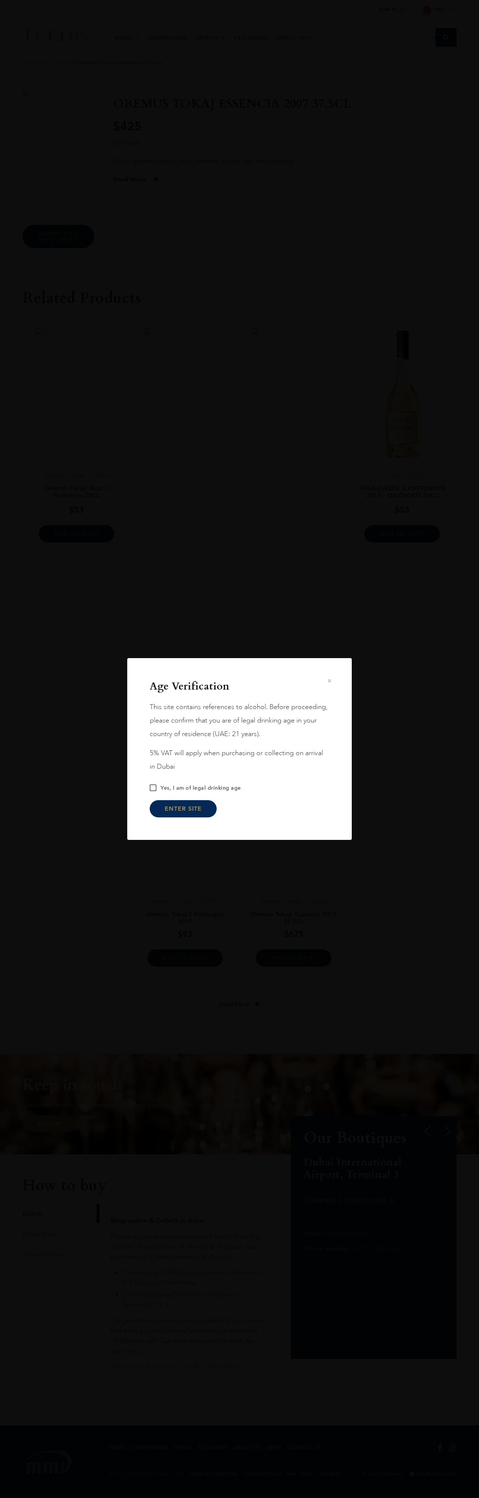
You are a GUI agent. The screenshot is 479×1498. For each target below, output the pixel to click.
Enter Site (183, 808)
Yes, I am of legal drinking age (201, 788)
